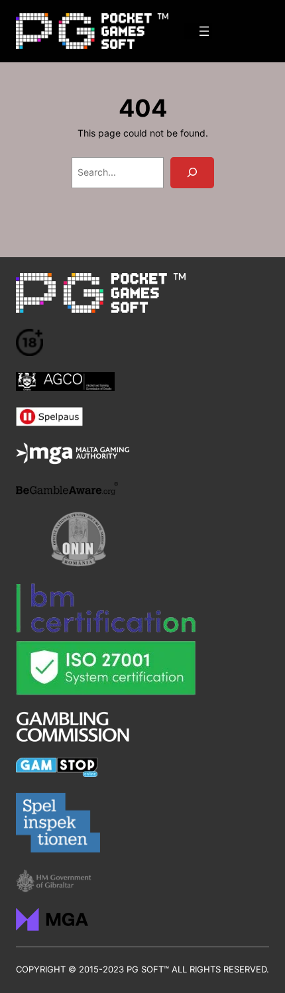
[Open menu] (204, 31)
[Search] (192, 172)
